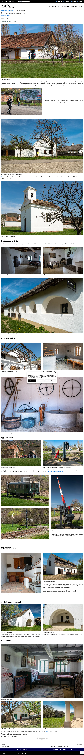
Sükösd (2, 176)
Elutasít (40, 380)
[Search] (29, 1)
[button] (55, 373)
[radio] (37, 738)
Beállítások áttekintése (50, 380)
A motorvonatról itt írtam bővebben (55, 471)
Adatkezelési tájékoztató (21, 749)
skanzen (29, 82)
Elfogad (32, 380)
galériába (47, 731)
